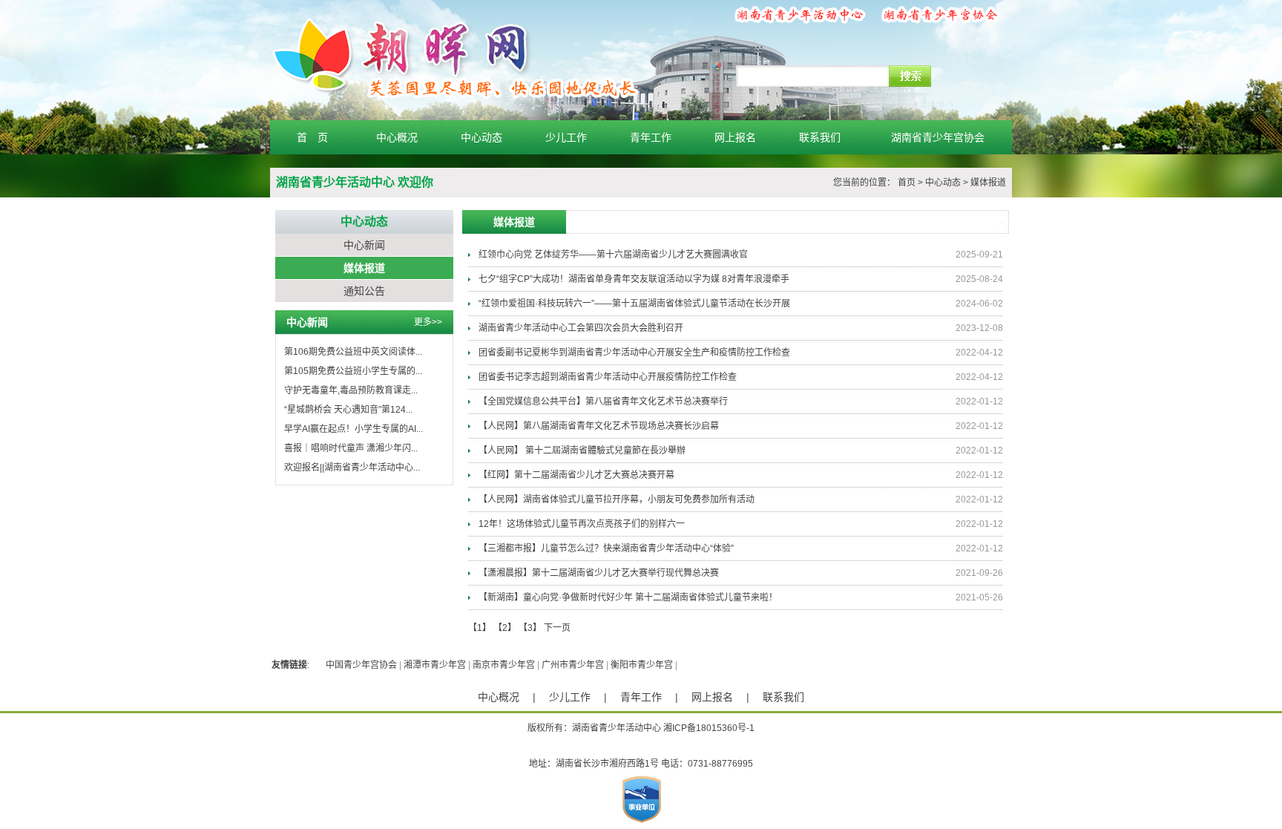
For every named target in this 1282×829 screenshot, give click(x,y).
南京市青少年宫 (504, 665)
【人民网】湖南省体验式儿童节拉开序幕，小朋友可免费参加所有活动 (617, 499)
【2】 (504, 628)
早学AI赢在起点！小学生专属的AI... (353, 429)
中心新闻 (364, 245)
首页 (907, 182)
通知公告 (364, 291)
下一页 (557, 628)
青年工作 (650, 137)
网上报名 (735, 137)
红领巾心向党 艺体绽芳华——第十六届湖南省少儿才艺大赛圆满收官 (613, 254)
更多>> (428, 322)
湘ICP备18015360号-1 (709, 728)
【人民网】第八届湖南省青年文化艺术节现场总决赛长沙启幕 (599, 426)
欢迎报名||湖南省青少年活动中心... (352, 467)
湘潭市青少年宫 (435, 665)
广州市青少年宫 (573, 665)
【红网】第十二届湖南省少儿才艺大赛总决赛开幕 (576, 475)
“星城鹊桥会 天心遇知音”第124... (348, 409)
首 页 (312, 137)
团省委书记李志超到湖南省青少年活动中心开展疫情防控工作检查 (608, 377)
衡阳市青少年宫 (642, 665)
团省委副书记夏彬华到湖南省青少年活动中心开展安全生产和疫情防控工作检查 (634, 352)
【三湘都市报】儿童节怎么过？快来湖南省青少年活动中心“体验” (606, 548)
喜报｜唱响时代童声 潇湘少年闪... (351, 448)
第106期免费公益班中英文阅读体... (353, 352)
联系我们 (820, 137)
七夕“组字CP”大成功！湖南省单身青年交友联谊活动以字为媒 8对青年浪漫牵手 (634, 279)
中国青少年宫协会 (361, 665)
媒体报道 (988, 182)
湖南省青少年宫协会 (937, 137)
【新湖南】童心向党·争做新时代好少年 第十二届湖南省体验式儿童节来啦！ (628, 597)
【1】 (479, 628)
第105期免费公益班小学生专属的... (353, 371)
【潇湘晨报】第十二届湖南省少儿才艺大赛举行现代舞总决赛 (599, 573)
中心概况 (397, 137)
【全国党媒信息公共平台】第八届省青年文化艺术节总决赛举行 (603, 401)
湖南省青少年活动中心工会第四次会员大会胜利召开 (581, 328)
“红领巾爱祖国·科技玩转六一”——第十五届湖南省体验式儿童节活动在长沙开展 (634, 303)
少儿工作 (566, 137)
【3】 (530, 628)
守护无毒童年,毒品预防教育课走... (351, 390)
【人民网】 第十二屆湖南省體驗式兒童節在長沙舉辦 (582, 450)
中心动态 (481, 137)
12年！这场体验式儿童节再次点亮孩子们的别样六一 (582, 524)
